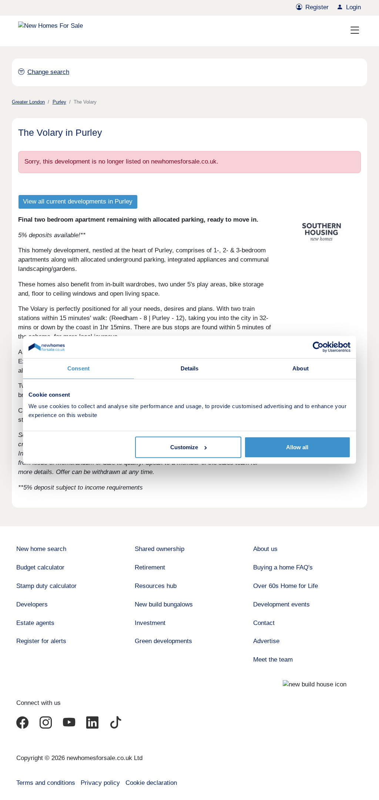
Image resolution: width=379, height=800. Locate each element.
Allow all (297, 447)
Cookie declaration (151, 782)
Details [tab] (190, 368)
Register (317, 7)
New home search (41, 548)
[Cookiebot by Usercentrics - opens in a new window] (318, 347)
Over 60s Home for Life (285, 585)
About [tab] (300, 368)
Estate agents (35, 622)
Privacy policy (100, 782)
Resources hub (156, 585)
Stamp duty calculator (46, 585)
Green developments (163, 641)
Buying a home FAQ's (283, 567)
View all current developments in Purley (78, 201)
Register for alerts (41, 641)
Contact (264, 622)
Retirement (150, 567)
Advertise (266, 641)
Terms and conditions (45, 782)
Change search (48, 71)
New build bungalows (164, 604)
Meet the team (273, 659)
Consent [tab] (78, 368)
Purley (59, 102)
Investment (150, 622)
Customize (184, 447)
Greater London (28, 102)
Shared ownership (159, 548)
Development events (281, 604)
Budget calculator (40, 567)
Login (353, 7)
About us (265, 548)
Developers (32, 604)
